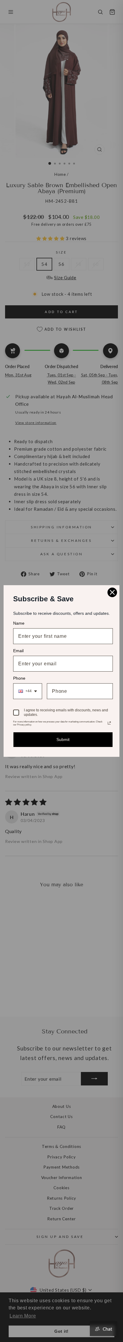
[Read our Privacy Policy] (109, 723)
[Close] (112, 592)
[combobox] (27, 691)
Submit (63, 739)
